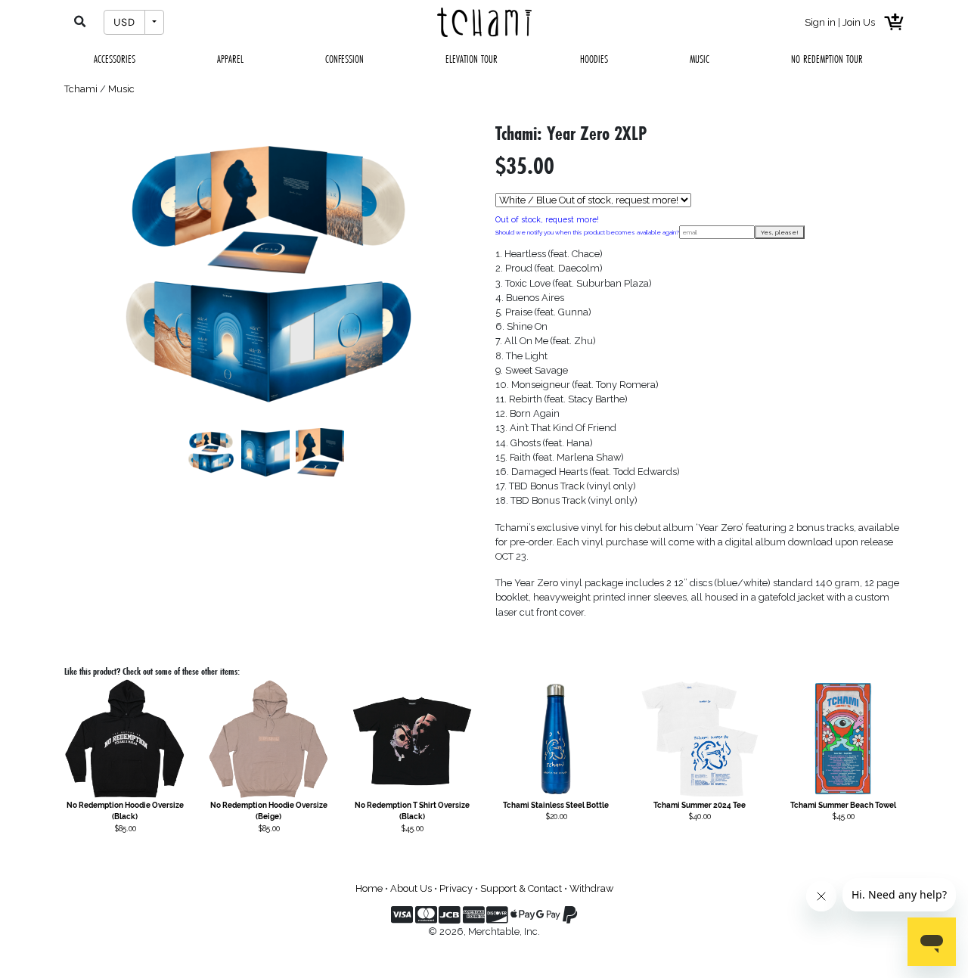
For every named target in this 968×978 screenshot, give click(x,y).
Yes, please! (780, 232)
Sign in (820, 22)
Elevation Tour (471, 59)
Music (699, 59)
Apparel (230, 59)
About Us (411, 888)
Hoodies (594, 59)
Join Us (858, 22)
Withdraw (591, 888)
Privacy (456, 888)
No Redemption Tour (827, 59)
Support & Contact (521, 888)
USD (124, 22)
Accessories (114, 59)
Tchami (81, 89)
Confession (344, 59)
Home (369, 888)
